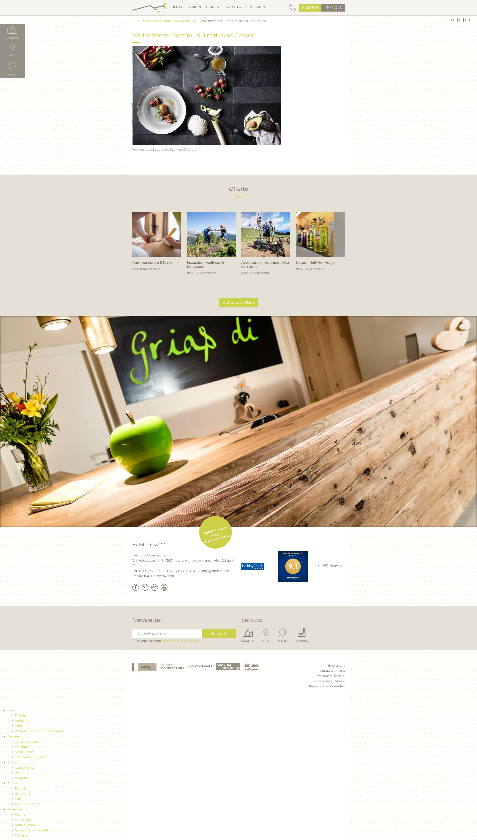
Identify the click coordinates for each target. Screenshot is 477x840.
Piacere (214, 7)
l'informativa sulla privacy (180, 641)
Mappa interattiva (27, 804)
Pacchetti (22, 747)
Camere (194, 7)
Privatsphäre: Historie (329, 681)
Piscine (20, 814)
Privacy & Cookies (332, 671)
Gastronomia (24, 767)
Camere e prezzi (26, 741)
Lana (18, 726)
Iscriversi (219, 633)
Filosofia (20, 715)
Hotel (177, 7)
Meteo (282, 640)
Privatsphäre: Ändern (329, 676)
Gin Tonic (22, 778)
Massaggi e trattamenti (31, 830)
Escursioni (22, 788)
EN (467, 20)
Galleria (247, 640)
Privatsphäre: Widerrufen (327, 686)
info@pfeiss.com (215, 571)
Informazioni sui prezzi (31, 757)
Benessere (255, 7)
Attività (233, 7)
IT (460, 20)
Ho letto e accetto (166, 641)
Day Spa (21, 835)
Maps (266, 640)
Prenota (333, 7)
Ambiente (22, 720)
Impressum (336, 665)
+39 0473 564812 (186, 571)
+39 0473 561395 (151, 571)
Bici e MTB (22, 793)
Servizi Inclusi (24, 752)
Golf (18, 799)
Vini (17, 773)
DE (453, 20)
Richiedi (310, 7)
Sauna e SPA (24, 820)
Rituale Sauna (25, 825)
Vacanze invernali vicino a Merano (39, 731)
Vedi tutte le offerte (238, 302)
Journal (302, 640)
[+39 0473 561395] (292, 8)
